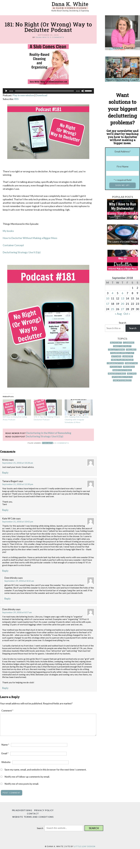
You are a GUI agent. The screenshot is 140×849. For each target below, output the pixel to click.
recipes (132, 374)
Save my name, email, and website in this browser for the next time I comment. (46, 769)
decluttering (116, 350)
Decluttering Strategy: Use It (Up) (21, 252)
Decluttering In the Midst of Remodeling (48, 432)
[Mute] (82, 91)
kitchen (116, 356)
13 (122, 298)
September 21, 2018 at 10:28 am (17, 463)
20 (122, 303)
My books (8, 230)
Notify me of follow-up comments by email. (27, 776)
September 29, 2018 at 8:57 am (17, 612)
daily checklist (122, 346)
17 (107, 303)
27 (122, 309)
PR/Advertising (22, 810)
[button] (93, 828)
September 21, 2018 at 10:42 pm (17, 521)
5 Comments (57, 37)
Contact (33, 813)
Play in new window (23, 95)
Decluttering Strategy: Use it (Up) (44, 436)
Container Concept (13, 245)
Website (6, 762)
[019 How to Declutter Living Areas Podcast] (17, 407)
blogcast (116, 343)
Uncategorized (122, 380)
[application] (48, 91)
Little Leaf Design (84, 846)
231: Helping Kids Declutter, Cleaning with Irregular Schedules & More (77, 419)
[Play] (6, 91)
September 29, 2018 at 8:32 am (19, 581)
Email (4, 753)
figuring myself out (122, 353)
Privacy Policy (44, 810)
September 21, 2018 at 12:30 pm (17, 484)
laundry (127, 356)
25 (112, 309)
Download (41, 95)
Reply (5, 472)
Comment (7, 710)
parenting (131, 363)
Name (5, 744)
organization (115, 363)
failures (131, 350)
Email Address (123, 151)
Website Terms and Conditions (33, 817)
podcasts (47, 443)
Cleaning (128, 343)
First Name (123, 166)
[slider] (89, 90)
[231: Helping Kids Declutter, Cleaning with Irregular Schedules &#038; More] (79, 407)
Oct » (126, 313)
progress (128, 367)
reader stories (116, 374)
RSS (16, 98)
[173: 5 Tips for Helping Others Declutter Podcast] (48, 407)
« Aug (118, 313)
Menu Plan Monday (122, 360)
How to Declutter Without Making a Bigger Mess (30, 238)
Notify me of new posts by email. (22, 783)
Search (122, 322)
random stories (122, 370)
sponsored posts (122, 377)
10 (107, 298)
